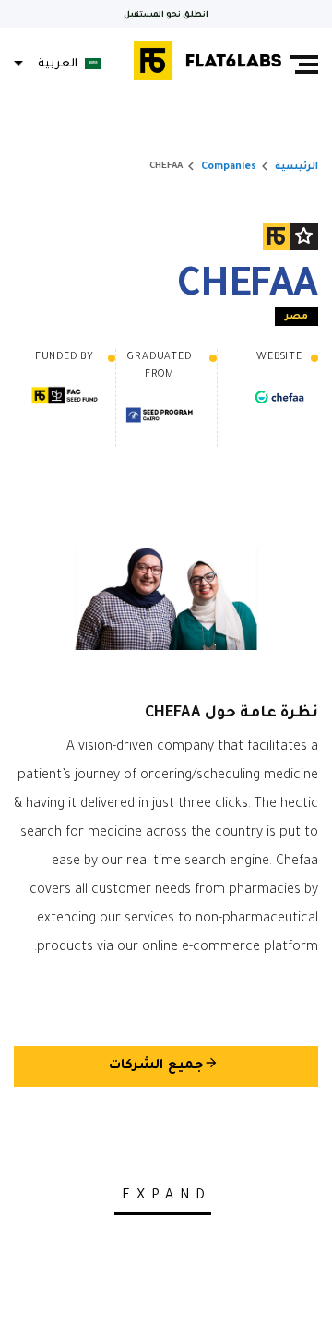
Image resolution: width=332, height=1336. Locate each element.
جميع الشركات (164, 1064)
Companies (228, 167)
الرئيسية (296, 167)
